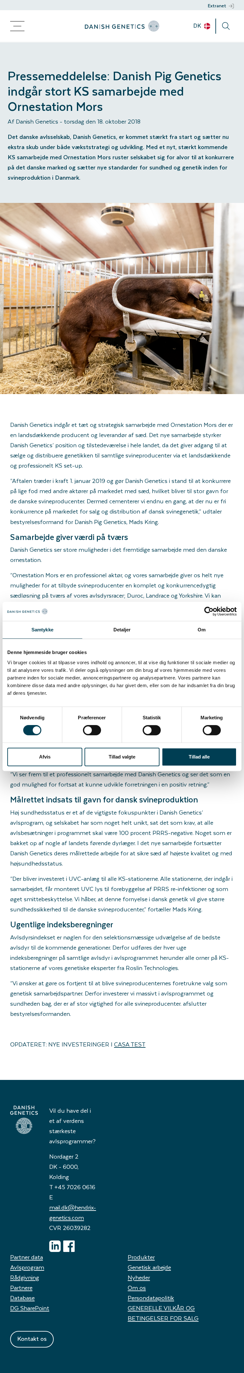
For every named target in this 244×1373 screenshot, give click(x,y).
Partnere (21, 1287)
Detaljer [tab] (122, 629)
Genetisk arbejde (149, 1267)
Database (22, 1297)
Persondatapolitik (151, 1297)
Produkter (141, 1257)
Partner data (26, 1257)
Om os (137, 1287)
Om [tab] (202, 629)
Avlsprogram (27, 1267)
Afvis (45, 756)
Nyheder (139, 1277)
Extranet (217, 5)
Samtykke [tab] (42, 629)
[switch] (92, 730)
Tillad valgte (122, 756)
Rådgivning (24, 1277)
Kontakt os (32, 1338)
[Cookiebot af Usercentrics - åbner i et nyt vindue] (209, 611)
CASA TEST (130, 1044)
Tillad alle (199, 756)
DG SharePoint (29, 1307)
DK (197, 25)
